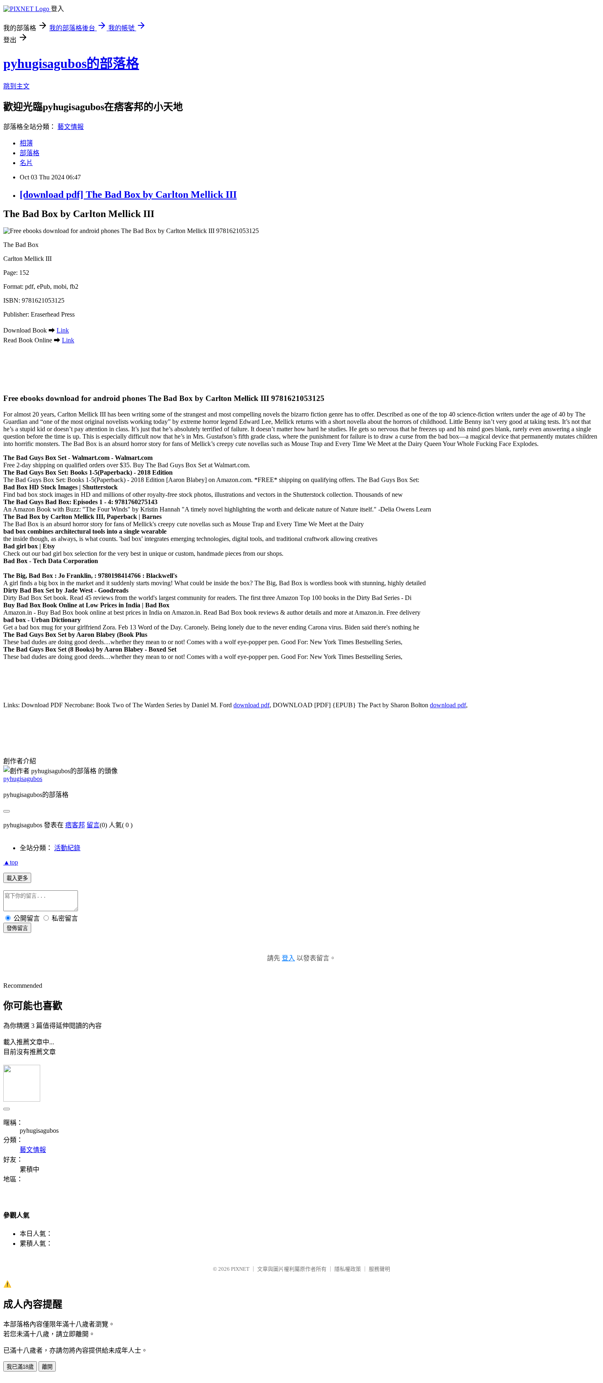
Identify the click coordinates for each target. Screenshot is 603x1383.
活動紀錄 (67, 847)
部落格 (29, 152)
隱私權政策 (347, 1269)
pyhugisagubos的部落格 (71, 63)
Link (63, 330)
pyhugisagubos (22, 778)
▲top (10, 862)
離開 (47, 1367)
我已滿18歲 (20, 1367)
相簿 (26, 143)
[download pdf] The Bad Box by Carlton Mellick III (128, 194)
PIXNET (240, 1269)
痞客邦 (75, 825)
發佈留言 (17, 928)
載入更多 (17, 878)
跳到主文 (16, 86)
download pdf (251, 705)
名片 (26, 162)
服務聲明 (379, 1269)
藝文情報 (70, 126)
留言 (93, 825)
